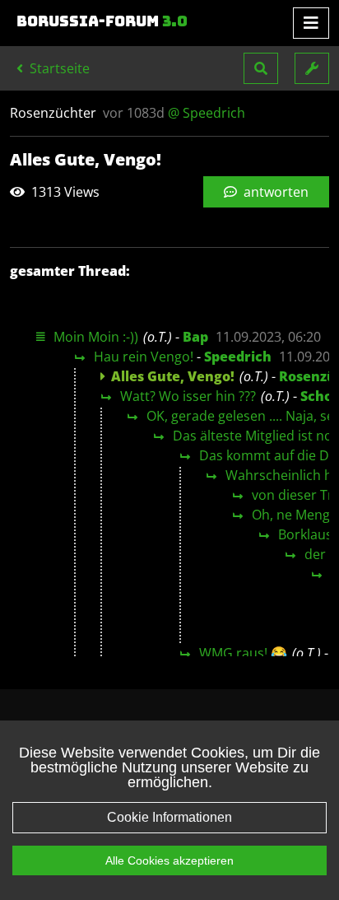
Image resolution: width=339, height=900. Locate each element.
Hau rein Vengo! (144, 356)
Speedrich (238, 356)
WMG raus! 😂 (243, 653)
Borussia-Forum (102, 21)
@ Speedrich (206, 113)
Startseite (58, 68)
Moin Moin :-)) (96, 337)
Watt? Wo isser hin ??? (188, 396)
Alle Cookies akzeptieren (169, 860)
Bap (195, 337)
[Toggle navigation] (311, 23)
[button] (261, 68)
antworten (274, 192)
